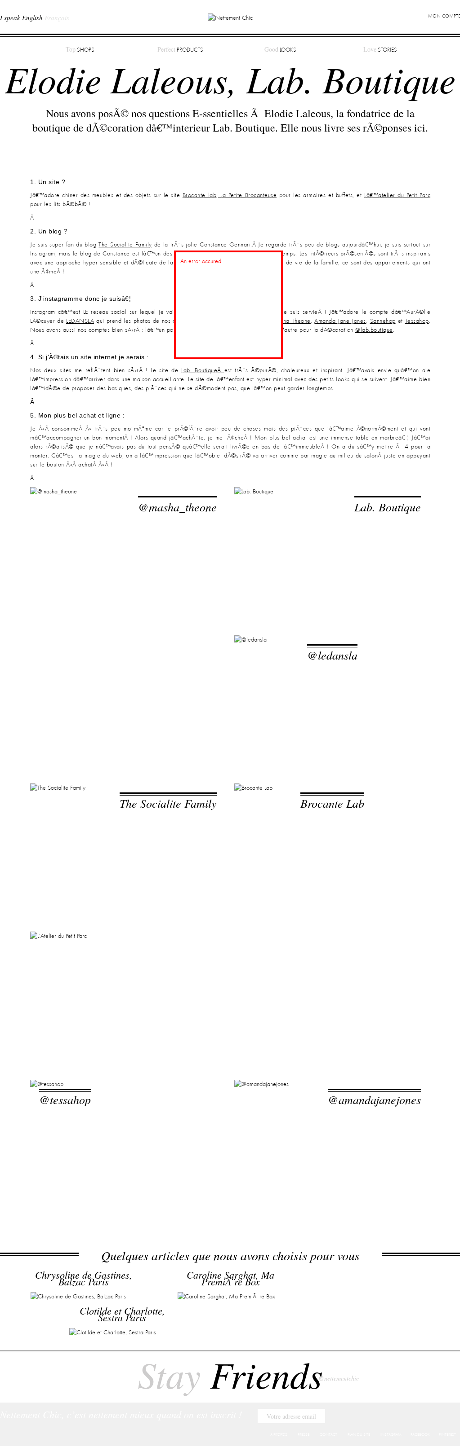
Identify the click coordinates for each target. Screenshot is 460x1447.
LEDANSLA (80, 321)
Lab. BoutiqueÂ (202, 370)
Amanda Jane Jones (340, 321)
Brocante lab (199, 195)
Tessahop (417, 321)
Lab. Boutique (387, 507)
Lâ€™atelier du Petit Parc (397, 195)
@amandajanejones (374, 1099)
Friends (230, 1373)
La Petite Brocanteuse (247, 195)
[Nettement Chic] (230, 17)
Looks (280, 49)
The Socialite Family (125, 245)
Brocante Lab (332, 803)
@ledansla (332, 655)
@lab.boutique (374, 330)
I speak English (21, 17)
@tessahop (65, 1099)
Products (180, 49)
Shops (80, 49)
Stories (380, 49)
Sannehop (383, 321)
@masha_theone (177, 507)
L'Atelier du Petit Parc (164, 951)
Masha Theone (291, 321)
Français (57, 17)
